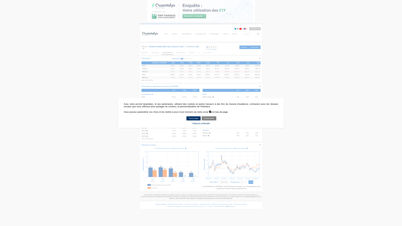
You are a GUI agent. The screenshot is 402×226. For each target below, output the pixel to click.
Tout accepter (193, 118)
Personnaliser (209, 118)
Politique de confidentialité (201, 123)
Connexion (255, 29)
